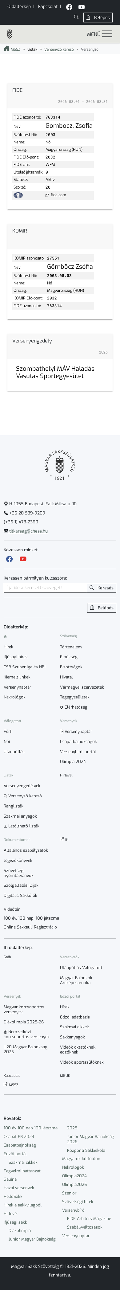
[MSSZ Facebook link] (69, 8)
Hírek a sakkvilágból (23, 1205)
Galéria (10, 1179)
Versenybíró (73, 1210)
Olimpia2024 (74, 1176)
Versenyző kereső (59, 49)
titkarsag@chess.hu (28, 531)
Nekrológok (73, 1167)
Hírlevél (11, 1213)
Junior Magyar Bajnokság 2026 (90, 1139)
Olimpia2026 (74, 1184)
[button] (76, 17)
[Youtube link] (23, 559)
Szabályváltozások (84, 1227)
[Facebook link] (9, 559)
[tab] (60, 96)
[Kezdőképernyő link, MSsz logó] (12, 33)
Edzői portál (15, 1153)
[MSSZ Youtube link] (81, 8)
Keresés (105, 588)
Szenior (69, 1193)
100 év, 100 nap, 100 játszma (31, 918)
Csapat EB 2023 (19, 1136)
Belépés (101, 18)
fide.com (58, 194)
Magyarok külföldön (81, 1158)
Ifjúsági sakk (15, 1222)
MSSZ (15, 49)
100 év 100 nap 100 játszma (31, 1128)
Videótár (12, 909)
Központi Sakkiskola (86, 1150)
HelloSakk (13, 1196)
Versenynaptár (76, 1235)
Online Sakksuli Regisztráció (30, 927)
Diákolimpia (20, 1230)
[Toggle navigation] (107, 33)
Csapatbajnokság (20, 1145)
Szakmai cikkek (23, 1162)
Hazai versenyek (19, 1187)
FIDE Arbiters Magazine (89, 1218)
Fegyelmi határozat (22, 1171)
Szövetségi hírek (77, 1201)
